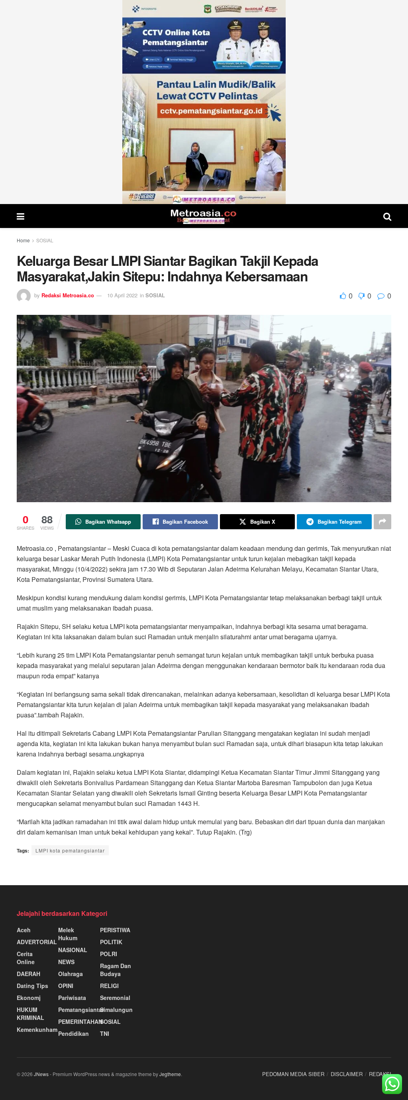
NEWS (66, 962)
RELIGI (109, 986)
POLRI (108, 954)
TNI (104, 1033)
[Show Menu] (20, 216)
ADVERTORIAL (37, 942)
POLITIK (111, 942)
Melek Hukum (67, 934)
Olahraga (70, 974)
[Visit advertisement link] (204, 102)
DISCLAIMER (347, 1074)
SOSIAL (44, 240)
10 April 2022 (122, 295)
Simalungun (116, 1010)
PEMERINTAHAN (80, 1021)
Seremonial (115, 998)
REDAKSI (380, 1074)
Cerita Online (26, 958)
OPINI (65, 986)
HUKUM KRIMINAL (30, 1013)
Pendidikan (73, 1033)
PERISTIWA (115, 930)
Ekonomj (29, 998)
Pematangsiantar (81, 1010)
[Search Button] (387, 216)
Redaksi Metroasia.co (67, 295)
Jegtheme (170, 1074)
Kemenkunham (37, 1029)
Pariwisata (72, 998)
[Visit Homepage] (203, 216)
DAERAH (28, 974)
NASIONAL (72, 950)
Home (23, 240)
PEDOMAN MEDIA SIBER (293, 1074)
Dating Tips (32, 986)
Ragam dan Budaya (115, 970)
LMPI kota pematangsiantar (70, 850)
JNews (41, 1074)
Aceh (24, 930)
